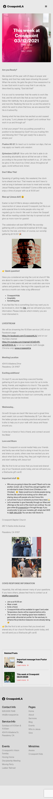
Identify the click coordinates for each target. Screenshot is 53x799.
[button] (46, 6)
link (24, 308)
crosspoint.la (23, 508)
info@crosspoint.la (10, 596)
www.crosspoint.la (23, 348)
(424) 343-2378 (15, 513)
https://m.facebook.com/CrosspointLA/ (19, 336)
